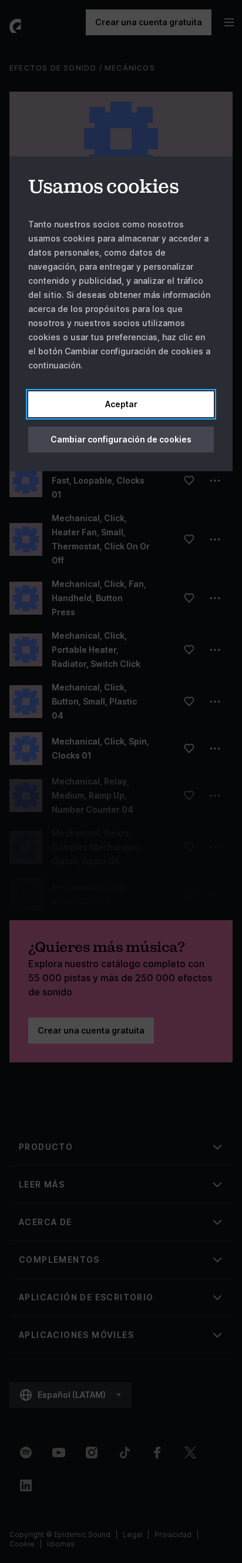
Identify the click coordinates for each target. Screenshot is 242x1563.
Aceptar (121, 404)
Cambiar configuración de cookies (121, 439)
